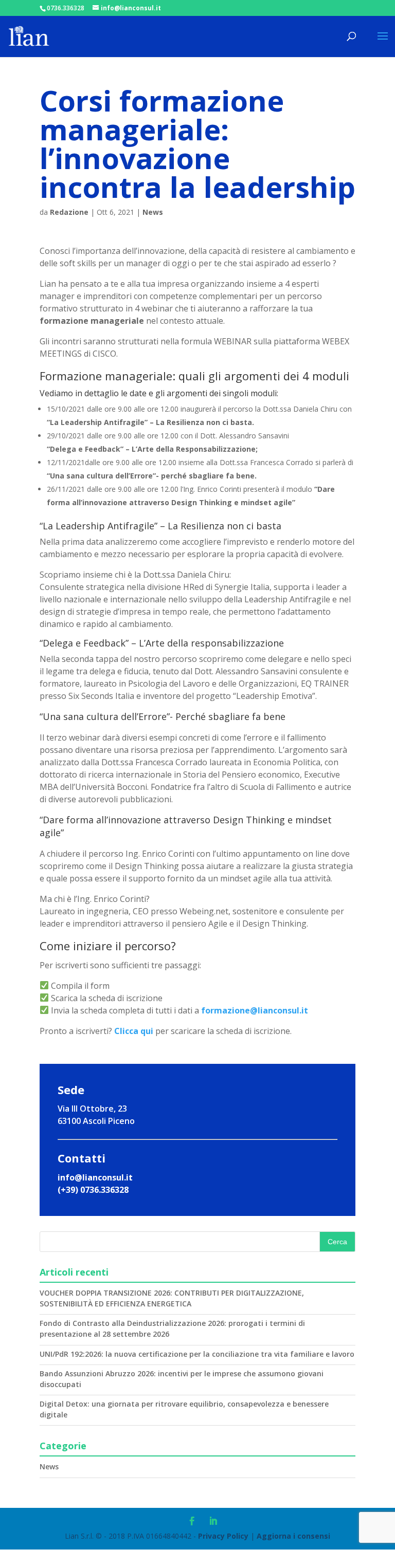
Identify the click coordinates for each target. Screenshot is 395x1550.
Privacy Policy (223, 1536)
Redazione (69, 212)
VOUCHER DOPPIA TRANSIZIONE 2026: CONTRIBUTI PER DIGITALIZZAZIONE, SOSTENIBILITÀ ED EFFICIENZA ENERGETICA (172, 1298)
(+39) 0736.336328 (93, 1189)
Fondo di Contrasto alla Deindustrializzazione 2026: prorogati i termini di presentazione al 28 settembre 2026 (172, 1328)
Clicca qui (133, 1031)
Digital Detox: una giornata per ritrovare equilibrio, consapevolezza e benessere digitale (184, 1409)
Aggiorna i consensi (293, 1536)
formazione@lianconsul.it (254, 1010)
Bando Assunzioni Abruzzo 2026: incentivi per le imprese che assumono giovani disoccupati (182, 1379)
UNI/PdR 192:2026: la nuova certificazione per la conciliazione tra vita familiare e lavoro (197, 1354)
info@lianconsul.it (95, 1177)
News (152, 212)
